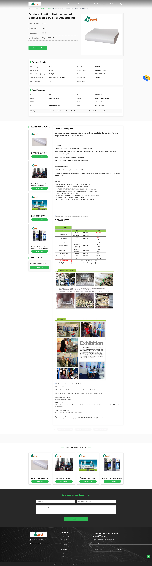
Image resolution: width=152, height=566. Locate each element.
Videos (104, 4)
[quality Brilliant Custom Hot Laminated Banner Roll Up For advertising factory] (39, 172)
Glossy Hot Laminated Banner (65, 429)
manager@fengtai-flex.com (39, 263)
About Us (88, 4)
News (64, 553)
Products (78, 4)
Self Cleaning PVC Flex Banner (83, 429)
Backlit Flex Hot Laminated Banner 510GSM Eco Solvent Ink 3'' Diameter (39, 248)
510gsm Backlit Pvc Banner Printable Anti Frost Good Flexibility (38, 217)
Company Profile (67, 536)
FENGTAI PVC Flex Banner (100, 429)
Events (96, 4)
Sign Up (118, 549)
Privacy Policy (55, 564)
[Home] (38, 534)
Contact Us (65, 542)
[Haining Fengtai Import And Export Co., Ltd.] (34, 4)
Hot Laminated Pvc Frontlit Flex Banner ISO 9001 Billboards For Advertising (39, 154)
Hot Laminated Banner (47, 8)
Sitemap (65, 544)
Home (70, 4)
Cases (64, 556)
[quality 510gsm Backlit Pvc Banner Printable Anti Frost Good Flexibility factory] (39, 203)
